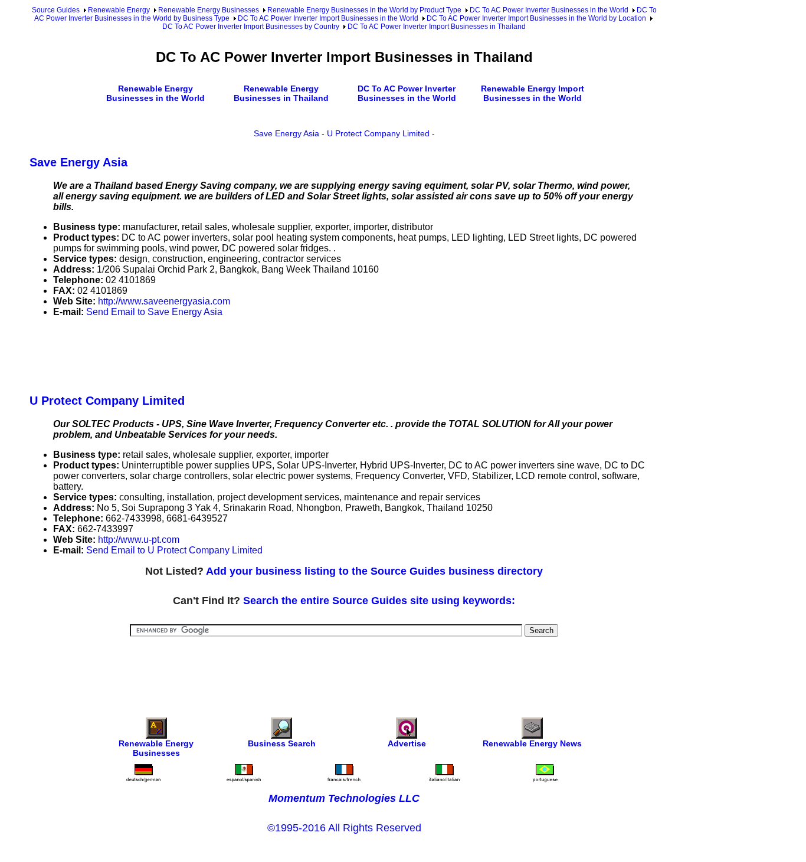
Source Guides (56, 10)
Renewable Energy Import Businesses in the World (532, 93)
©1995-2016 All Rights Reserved (344, 828)
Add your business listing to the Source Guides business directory (374, 571)
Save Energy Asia (286, 133)
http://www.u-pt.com (138, 540)
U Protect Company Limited (378, 133)
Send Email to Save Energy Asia (154, 312)
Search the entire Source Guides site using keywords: (379, 601)
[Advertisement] (244, 353)
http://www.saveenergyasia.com (164, 301)
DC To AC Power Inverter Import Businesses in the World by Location (536, 18)
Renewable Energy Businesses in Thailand (281, 93)
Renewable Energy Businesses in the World (155, 93)
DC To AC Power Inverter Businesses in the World (549, 10)
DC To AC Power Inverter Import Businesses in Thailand (437, 26)
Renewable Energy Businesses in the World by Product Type (364, 10)
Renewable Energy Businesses (208, 10)
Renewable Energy (119, 10)
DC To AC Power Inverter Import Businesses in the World (328, 18)
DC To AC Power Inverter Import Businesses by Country (250, 26)
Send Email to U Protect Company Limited (174, 550)
